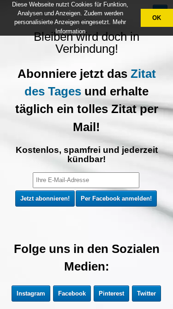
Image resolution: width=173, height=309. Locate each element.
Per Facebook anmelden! (116, 198)
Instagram (31, 293)
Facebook (72, 293)
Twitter (146, 293)
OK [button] (156, 17)
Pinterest (111, 293)
